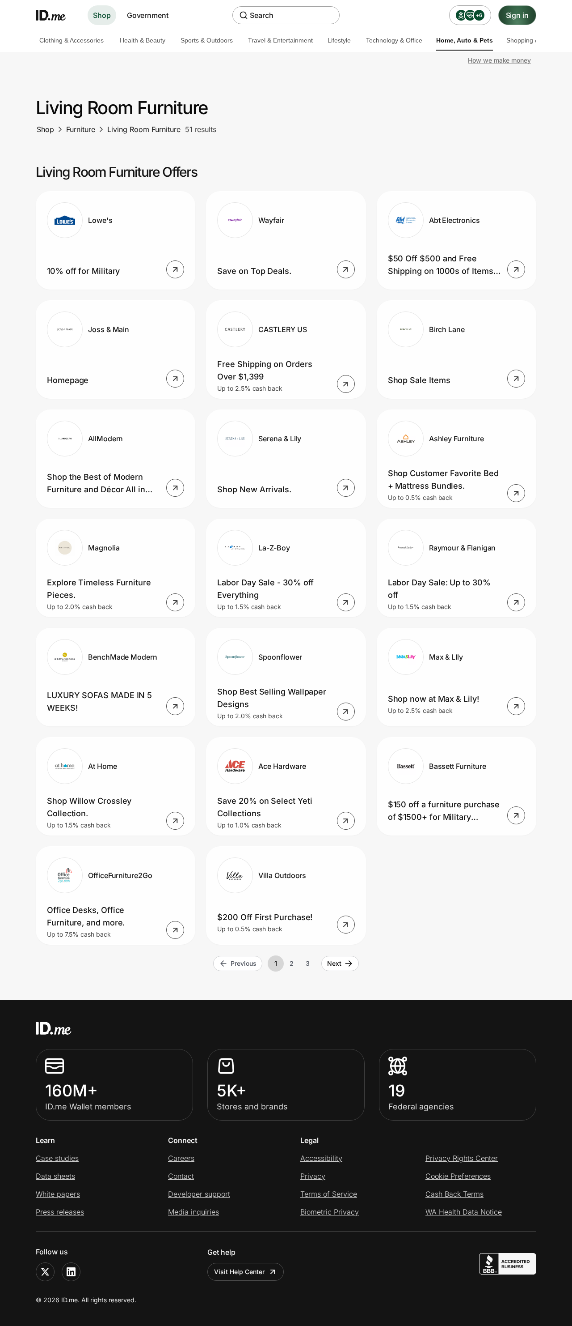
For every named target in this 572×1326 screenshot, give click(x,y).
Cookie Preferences (458, 1176)
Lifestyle (339, 40)
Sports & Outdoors (207, 40)
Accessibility (321, 1158)
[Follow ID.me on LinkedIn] (71, 1271)
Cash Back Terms (454, 1194)
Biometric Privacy (329, 1211)
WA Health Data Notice (463, 1211)
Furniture (80, 129)
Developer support (199, 1194)
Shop (102, 15)
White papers (58, 1194)
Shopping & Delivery (535, 40)
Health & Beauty (142, 40)
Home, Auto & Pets (464, 40)
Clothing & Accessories (71, 40)
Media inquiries (193, 1211)
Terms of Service (328, 1194)
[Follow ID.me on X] (45, 1271)
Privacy (312, 1176)
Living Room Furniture (144, 129)
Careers (181, 1158)
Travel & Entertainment (280, 40)
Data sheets (55, 1176)
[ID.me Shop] (56, 15)
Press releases (60, 1211)
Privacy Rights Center (461, 1158)
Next (334, 963)
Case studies (57, 1158)
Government (147, 15)
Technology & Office (394, 40)
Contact (181, 1176)
